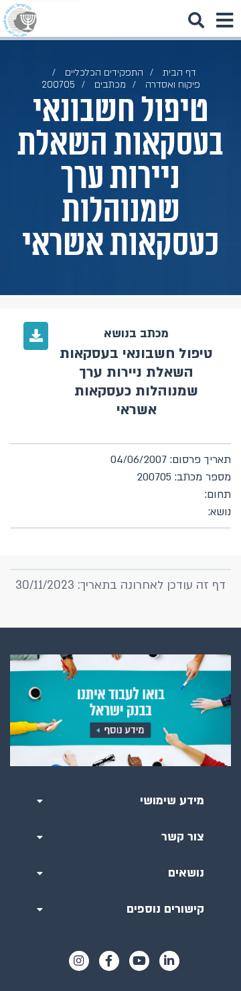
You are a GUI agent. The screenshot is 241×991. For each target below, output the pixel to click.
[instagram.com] (79, 961)
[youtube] (139, 961)
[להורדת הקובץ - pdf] (35, 336)
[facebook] (109, 961)
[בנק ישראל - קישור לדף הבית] (20, 20)
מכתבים (110, 84)
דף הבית (179, 72)
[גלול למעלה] (120, 627)
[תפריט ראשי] (224, 20)
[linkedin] (169, 961)
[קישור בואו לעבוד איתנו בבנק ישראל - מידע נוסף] (120, 710)
